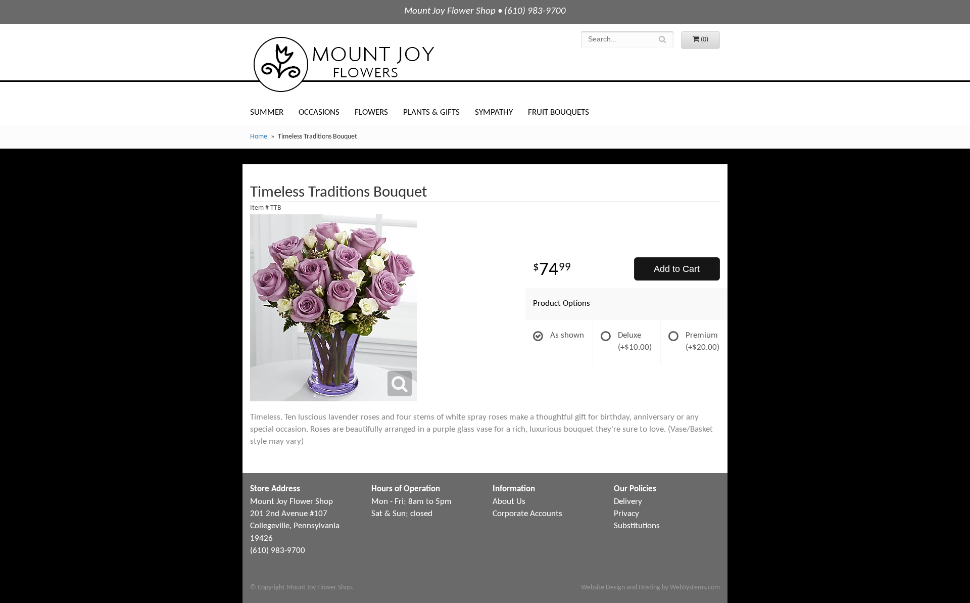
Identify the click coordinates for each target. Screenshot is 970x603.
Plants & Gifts (431, 112)
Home (258, 136)
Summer (266, 112)
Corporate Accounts (527, 513)
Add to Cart (677, 269)
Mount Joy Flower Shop (343, 64)
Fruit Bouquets (558, 112)
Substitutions (637, 526)
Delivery (628, 501)
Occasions (319, 112)
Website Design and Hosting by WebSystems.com (650, 587)
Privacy (626, 513)
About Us (509, 501)
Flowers (371, 112)
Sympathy (494, 112)
